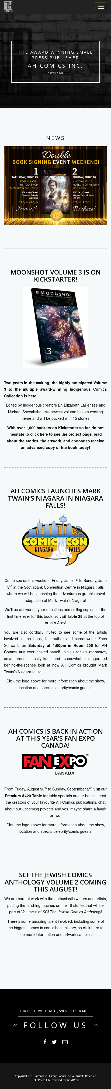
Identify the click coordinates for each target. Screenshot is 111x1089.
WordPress (73, 1080)
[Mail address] (65, 1043)
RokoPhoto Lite (41, 1080)
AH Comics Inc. (55, 65)
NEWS (55, 137)
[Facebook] (44, 1043)
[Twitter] (54, 1043)
